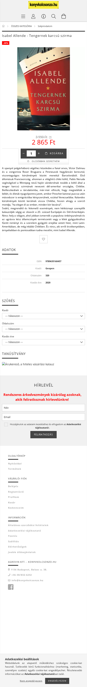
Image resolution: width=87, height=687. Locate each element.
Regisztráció (16, 491)
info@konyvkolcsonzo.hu (27, 580)
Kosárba (57, 153)
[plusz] (39, 153)
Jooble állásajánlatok (22, 552)
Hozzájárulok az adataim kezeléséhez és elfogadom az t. (45, 426)
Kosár (11, 502)
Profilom (13, 496)
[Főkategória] (3, 26)
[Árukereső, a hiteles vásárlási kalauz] (28, 364)
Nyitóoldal (15, 463)
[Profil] (33, 16)
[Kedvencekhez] (43, 239)
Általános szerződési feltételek (28, 525)
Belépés (13, 486)
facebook (10, 587)
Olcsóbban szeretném (45, 161)
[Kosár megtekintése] (64, 16)
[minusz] (24, 153)
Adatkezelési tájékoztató (24, 530)
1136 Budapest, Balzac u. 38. (29, 569)
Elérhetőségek (17, 546)
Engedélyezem (57, 680)
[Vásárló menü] (43, 16)
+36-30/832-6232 (22, 574)
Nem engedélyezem (31, 680)
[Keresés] (54, 16)
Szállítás (13, 541)
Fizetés (12, 535)
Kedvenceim (16, 507)
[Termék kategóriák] (23, 16)
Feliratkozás (43, 434)
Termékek (14, 468)
